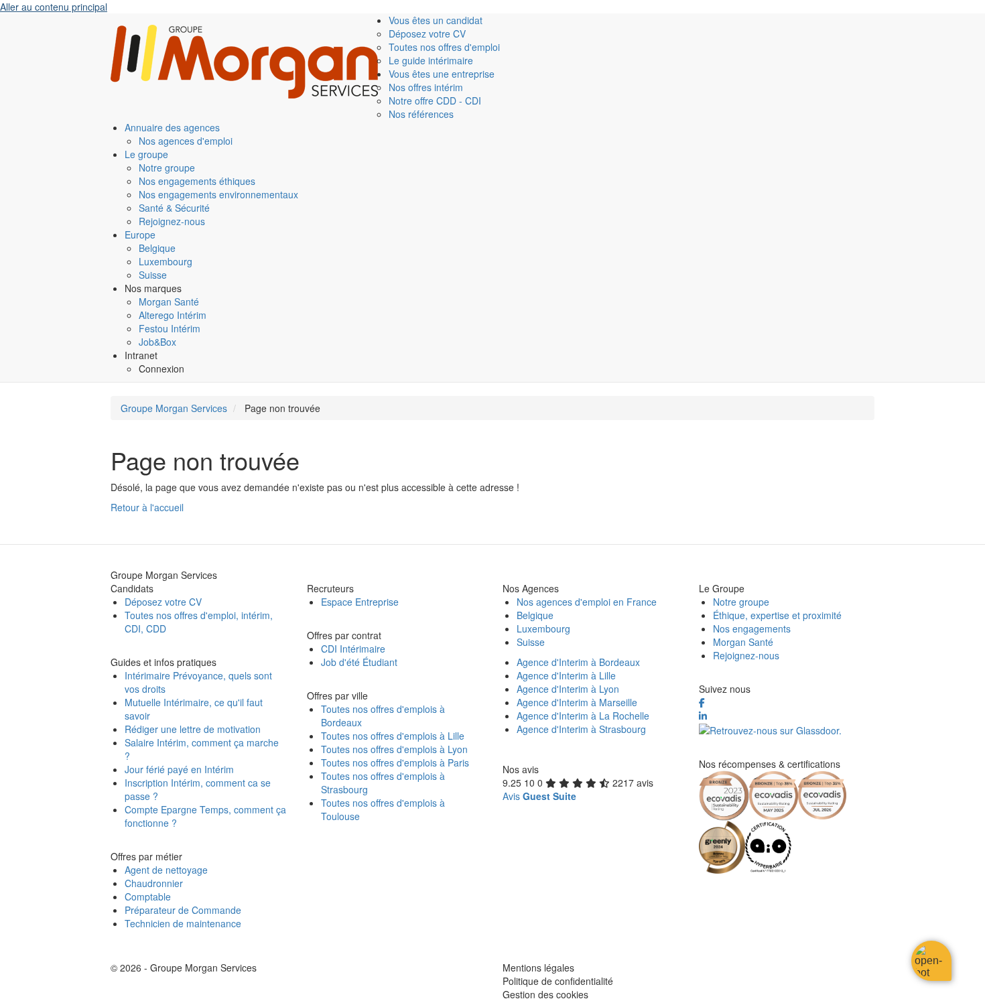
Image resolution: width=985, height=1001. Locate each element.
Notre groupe (167, 167)
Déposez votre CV (427, 33)
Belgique (157, 248)
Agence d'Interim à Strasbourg (581, 729)
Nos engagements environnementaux (218, 194)
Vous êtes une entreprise (442, 73)
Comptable (148, 896)
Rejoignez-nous (172, 221)
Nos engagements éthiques (197, 181)
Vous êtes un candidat (435, 20)
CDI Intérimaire (353, 648)
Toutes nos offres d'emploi (444, 47)
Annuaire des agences (172, 127)
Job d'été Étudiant (359, 662)
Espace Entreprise (360, 601)
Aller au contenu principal (53, 6)
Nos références (421, 114)
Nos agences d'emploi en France (587, 601)
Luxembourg (165, 261)
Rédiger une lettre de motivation (193, 729)
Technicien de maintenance (183, 923)
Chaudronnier (154, 883)
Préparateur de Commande (183, 910)
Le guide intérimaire (431, 60)
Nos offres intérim (426, 87)
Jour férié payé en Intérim (179, 769)
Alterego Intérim (172, 315)
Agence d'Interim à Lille (566, 675)
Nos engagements (752, 628)
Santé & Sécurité (174, 207)
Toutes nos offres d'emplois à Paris (395, 762)
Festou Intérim (169, 328)
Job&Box (157, 341)
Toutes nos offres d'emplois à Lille (392, 735)
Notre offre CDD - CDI (435, 100)
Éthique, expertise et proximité (777, 615)
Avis (539, 796)
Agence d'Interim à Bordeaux (578, 662)
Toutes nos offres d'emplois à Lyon (394, 749)
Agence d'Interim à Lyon (568, 688)
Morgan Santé (169, 301)
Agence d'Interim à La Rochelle (583, 715)
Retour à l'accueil (147, 507)
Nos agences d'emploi (186, 140)
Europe (140, 234)
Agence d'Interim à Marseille (577, 702)
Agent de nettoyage (166, 869)
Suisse (153, 274)
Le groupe (146, 154)
